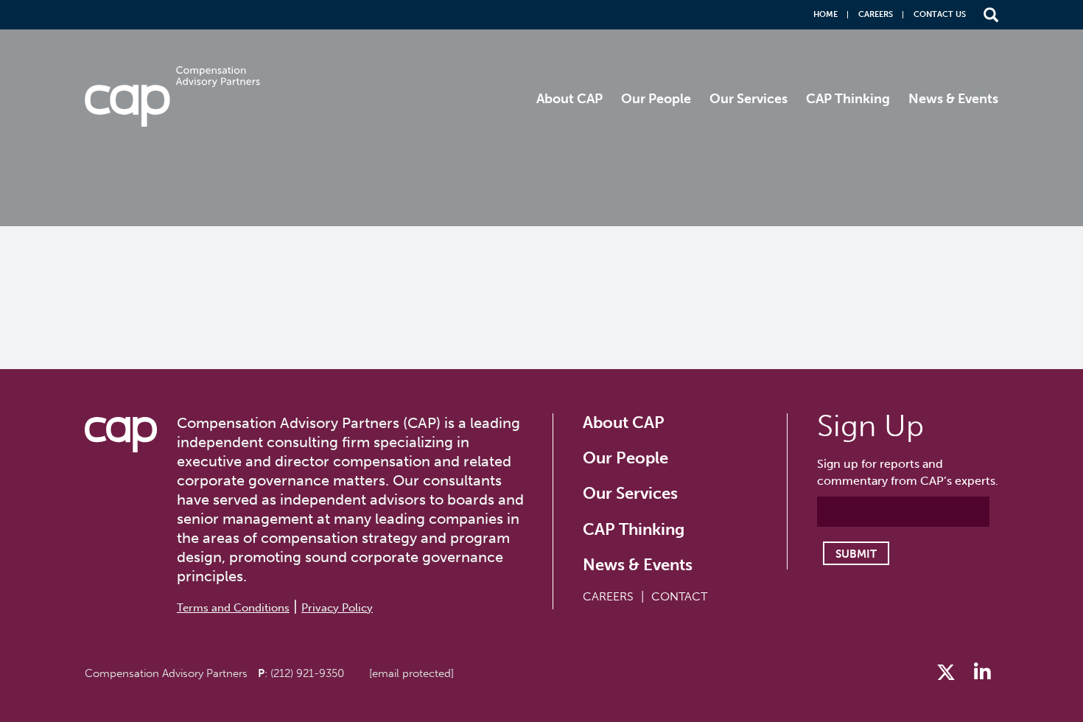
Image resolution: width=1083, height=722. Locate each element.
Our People (656, 99)
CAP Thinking (848, 99)
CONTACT (679, 596)
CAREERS (608, 596)
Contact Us (940, 14)
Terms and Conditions (233, 607)
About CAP (569, 99)
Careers (875, 14)
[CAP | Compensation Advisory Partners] (172, 96)
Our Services (748, 99)
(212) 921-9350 (307, 673)
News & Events (953, 99)
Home (825, 14)
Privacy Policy (337, 607)
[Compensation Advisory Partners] (121, 434)
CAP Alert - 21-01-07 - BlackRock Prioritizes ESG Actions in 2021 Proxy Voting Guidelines (420, 273)
